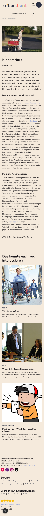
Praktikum (17, 494)
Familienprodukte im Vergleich (10, 481)
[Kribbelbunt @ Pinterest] (7, 469)
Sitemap (19, 484)
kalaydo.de (33, 121)
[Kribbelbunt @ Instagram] (12, 469)
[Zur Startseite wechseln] (17, 6)
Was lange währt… (11, 311)
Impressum (25, 481)
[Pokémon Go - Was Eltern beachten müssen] (22, 402)
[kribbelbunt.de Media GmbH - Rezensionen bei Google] (10, 500)
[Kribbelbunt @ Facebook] (2, 469)
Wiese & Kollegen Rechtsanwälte (18, 369)
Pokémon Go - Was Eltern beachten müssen (19, 430)
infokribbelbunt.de (28, 465)
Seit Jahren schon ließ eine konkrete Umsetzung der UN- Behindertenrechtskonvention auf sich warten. (20, 315)
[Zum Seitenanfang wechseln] (39, 505)
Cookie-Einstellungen (31, 484)
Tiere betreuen (14, 222)
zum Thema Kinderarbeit (30, 103)
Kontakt (25, 494)
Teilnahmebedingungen (8, 484)
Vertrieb (3, 494)
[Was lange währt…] (22, 285)
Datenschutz (34, 481)
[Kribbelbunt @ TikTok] (16, 469)
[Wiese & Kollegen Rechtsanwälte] (22, 342)
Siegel (10, 494)
